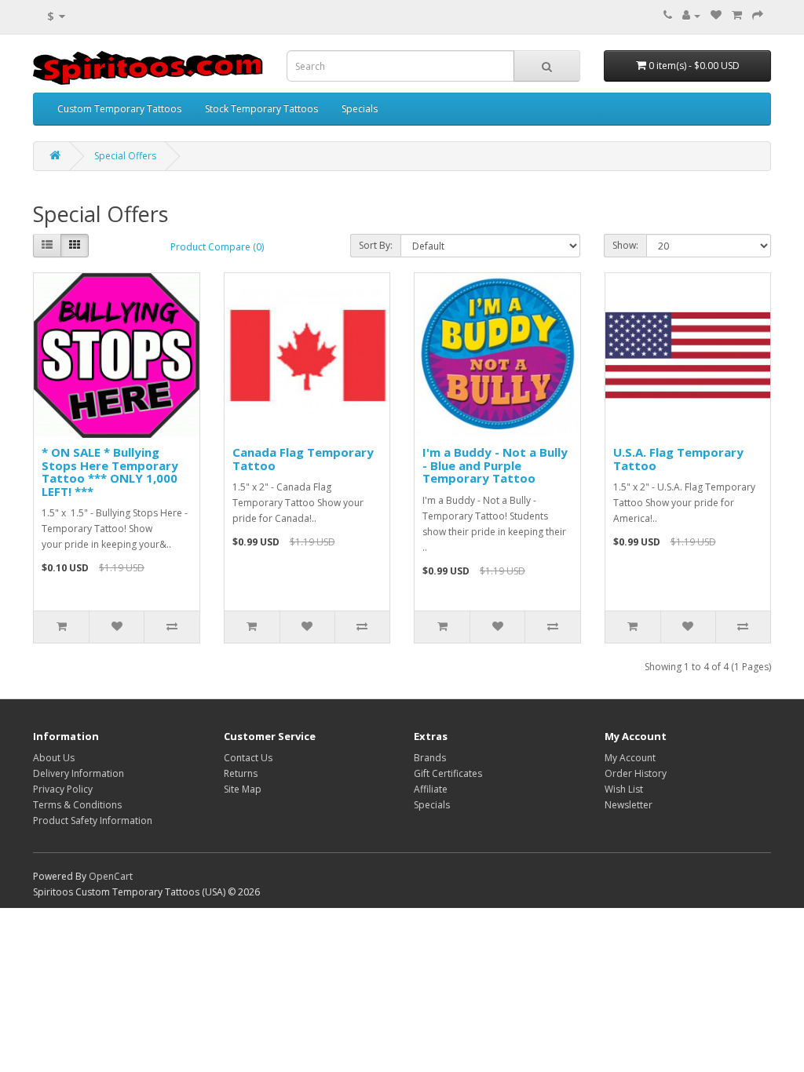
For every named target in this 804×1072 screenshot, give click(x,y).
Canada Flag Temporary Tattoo (303, 458)
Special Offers (125, 155)
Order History (636, 773)
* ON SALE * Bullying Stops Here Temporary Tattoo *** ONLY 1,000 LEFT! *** (110, 471)
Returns (241, 773)
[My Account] (691, 15)
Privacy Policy (63, 789)
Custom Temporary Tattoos (119, 108)
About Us (54, 757)
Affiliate (431, 789)
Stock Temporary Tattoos (261, 108)
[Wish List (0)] (716, 15)
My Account (630, 757)
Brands (430, 757)
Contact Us (248, 757)
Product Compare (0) (217, 246)
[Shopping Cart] (737, 15)
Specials (360, 108)
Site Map (242, 789)
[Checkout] (757, 15)
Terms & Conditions (77, 804)
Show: (625, 245)
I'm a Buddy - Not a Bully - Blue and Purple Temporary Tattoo (495, 465)
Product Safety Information (92, 820)
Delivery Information (78, 773)
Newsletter (628, 804)
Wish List (624, 789)
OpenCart (111, 876)
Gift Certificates (448, 773)
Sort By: (376, 245)
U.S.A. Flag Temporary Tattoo (678, 458)
